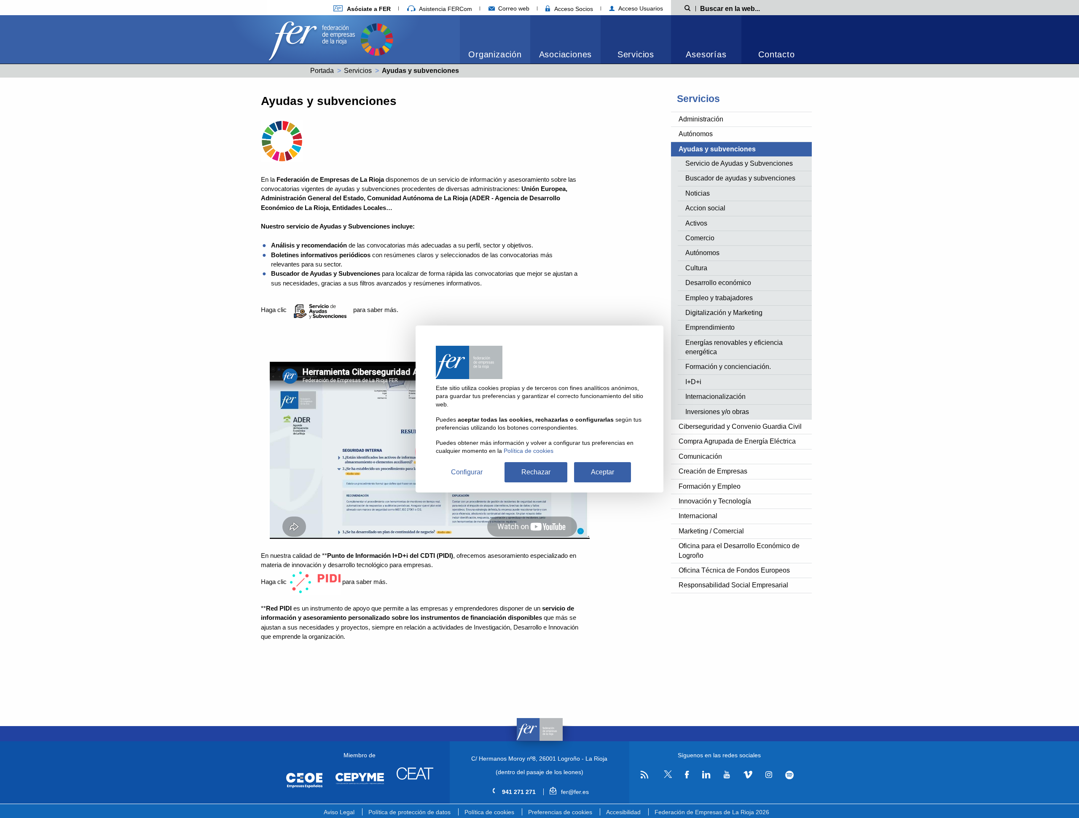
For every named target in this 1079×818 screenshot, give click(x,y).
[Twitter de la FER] (667, 776)
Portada (322, 70)
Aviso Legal (339, 812)
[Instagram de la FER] (768, 774)
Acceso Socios (573, 8)
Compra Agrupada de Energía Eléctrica (737, 441)
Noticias (697, 193)
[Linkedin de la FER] (706, 774)
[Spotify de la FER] (789, 775)
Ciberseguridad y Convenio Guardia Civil (740, 426)
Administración (701, 119)
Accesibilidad (623, 812)
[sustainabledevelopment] (377, 38)
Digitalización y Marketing (723, 312)
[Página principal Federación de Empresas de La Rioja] (313, 38)
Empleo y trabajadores (719, 297)
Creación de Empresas (713, 471)
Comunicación (700, 456)
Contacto (776, 54)
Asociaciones (565, 54)
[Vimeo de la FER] (747, 774)
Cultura (696, 268)
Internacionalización (715, 396)
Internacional (698, 515)
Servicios (635, 54)
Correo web (513, 8)
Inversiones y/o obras (717, 411)
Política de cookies (489, 812)
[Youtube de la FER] (726, 774)
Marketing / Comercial (711, 531)
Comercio (699, 238)
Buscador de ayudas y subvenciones (740, 178)
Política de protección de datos (409, 812)
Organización (495, 54)
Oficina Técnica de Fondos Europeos (734, 570)
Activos (696, 223)
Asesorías (706, 54)
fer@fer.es (573, 791)
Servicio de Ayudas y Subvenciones (739, 163)
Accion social (705, 208)
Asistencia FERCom (444, 8)
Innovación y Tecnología (715, 501)
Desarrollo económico (718, 282)
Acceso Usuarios (640, 8)
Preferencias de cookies (560, 812)
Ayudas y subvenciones (717, 149)
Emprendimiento (710, 327)
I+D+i (693, 381)
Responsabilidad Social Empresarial (733, 585)
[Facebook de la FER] (687, 774)
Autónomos (696, 133)
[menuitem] (495, 39)
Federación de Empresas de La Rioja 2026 (712, 812)
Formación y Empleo (710, 486)
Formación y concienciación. (728, 366)
